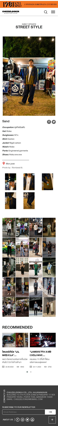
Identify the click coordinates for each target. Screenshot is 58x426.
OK (50, 412)
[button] (27, 371)
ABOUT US (8, 419)
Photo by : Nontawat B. (12, 167)
